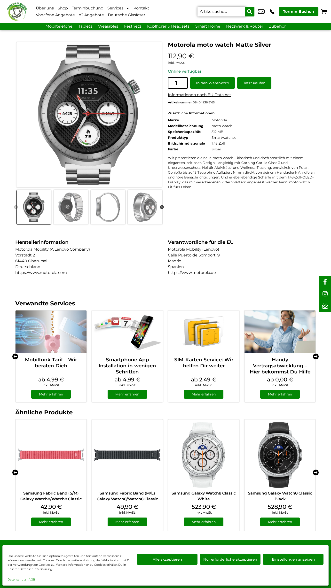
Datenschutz (17, 579)
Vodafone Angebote (55, 15)
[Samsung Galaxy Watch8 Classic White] (204, 455)
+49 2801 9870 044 (272, 12)
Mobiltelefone (59, 26)
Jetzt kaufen (254, 83)
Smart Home (207, 26)
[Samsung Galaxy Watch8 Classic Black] (280, 455)
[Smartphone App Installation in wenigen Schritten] (127, 331)
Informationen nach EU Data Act (199, 95)
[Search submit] (249, 11)
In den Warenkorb (212, 83)
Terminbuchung (87, 8)
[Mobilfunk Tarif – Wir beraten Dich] (51, 331)
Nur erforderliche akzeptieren (230, 559)
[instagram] (325, 294)
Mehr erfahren (51, 394)
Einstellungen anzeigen (293, 559)
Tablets (85, 26)
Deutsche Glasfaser (126, 15)
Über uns (45, 8)
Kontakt (141, 8)
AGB (32, 579)
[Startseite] (17, 11)
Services (115, 8)
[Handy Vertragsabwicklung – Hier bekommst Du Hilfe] (279, 331)
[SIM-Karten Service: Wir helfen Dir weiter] (203, 331)
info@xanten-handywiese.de (261, 12)
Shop (63, 8)
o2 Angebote (91, 15)
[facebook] (325, 282)
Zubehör (277, 26)
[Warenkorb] (324, 11)
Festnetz (132, 26)
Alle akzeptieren (167, 559)
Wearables (108, 26)
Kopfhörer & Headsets (168, 26)
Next (161, 207)
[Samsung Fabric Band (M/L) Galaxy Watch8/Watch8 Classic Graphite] (127, 455)
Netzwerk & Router (244, 26)
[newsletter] (325, 306)
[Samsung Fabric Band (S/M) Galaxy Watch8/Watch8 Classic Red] (51, 455)
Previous (16, 207)
